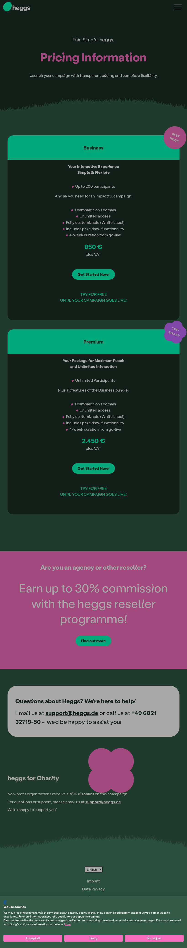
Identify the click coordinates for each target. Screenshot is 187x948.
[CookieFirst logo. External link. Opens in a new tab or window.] (5, 902)
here (68, 924)
